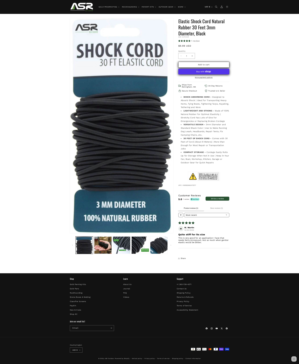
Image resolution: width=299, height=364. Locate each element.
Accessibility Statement (187, 310)
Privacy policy (149, 358)
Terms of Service (184, 306)
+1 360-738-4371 (184, 284)
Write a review (217, 198)
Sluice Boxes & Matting (80, 297)
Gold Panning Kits (78, 284)
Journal (126, 289)
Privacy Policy (183, 301)
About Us (127, 284)
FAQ (125, 293)
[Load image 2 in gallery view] (103, 245)
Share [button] (183, 258)
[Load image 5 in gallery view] (159, 245)
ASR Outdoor (109, 358)
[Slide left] (72, 245)
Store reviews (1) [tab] (216, 208)
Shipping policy (177, 358)
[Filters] (180, 215)
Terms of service (163, 358)
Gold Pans (74, 289)
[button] (108, 7)
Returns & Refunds (185, 297)
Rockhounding (76, 293)
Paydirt (73, 306)
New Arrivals (75, 310)
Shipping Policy (183, 293)
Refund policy (137, 358)
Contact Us (182, 289)
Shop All (73, 314)
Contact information (193, 358)
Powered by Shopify (122, 358)
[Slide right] (170, 245)
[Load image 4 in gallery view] (140, 245)
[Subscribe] (111, 328)
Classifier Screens (78, 301)
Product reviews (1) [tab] (191, 208)
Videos (126, 297)
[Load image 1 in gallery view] (84, 245)
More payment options (204, 77)
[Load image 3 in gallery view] (121, 245)
